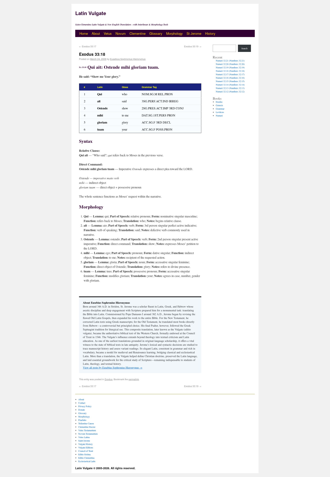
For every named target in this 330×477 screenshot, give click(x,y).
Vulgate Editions (85, 447)
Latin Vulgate (90, 13)
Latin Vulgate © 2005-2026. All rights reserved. (105, 468)
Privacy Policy (84, 406)
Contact (81, 402)
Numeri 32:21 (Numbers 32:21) (230, 60)
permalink (134, 379)
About (96, 33)
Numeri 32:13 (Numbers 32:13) (230, 88)
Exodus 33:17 (87, 46)
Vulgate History (85, 444)
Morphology (174, 33)
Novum (121, 33)
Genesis (219, 105)
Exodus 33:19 (192, 46)
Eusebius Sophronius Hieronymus (128, 59)
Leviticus (220, 112)
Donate (81, 409)
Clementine (137, 33)
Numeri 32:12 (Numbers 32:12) (230, 91)
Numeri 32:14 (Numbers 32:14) (230, 84)
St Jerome (194, 33)
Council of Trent (85, 450)
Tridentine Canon (86, 423)
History (210, 33)
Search (244, 48)
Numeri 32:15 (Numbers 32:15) (230, 81)
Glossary (155, 33)
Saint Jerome (84, 440)
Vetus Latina (84, 437)
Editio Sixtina (84, 454)
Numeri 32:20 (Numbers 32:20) (230, 63)
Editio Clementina (86, 457)
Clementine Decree (86, 426)
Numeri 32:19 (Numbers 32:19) (230, 67)
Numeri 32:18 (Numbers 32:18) (230, 70)
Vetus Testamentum (87, 430)
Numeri (219, 115)
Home (83, 33)
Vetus (108, 33)
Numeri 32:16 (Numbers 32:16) (230, 77)
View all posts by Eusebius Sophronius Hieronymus (112, 367)
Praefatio (82, 419)
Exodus (108, 379)
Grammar (220, 108)
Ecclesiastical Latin (86, 461)
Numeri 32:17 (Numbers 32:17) (230, 74)
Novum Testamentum (88, 433)
